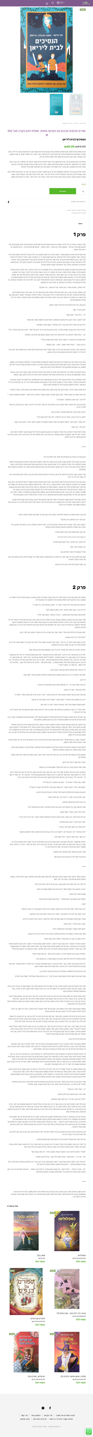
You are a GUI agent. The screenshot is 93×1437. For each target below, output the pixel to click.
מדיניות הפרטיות (39, 1419)
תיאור (80, 224)
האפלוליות (82, 1255)
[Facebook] (9, 202)
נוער (77, 213)
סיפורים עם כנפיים (38, 1318)
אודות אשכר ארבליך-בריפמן (61, 1419)
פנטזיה (73, 213)
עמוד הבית (83, 123)
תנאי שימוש (25, 1419)
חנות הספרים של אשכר (65, 1415)
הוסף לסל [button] (81, 1261)
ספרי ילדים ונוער (67, 123)
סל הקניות (48, 1415)
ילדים (80, 213)
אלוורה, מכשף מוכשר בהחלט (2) (73, 1376)
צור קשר (24, 1415)
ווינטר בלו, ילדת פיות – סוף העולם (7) (71, 1313)
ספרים (75, 123)
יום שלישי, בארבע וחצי (36, 1376)
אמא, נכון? (41, 1255)
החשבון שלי (36, 1415)
